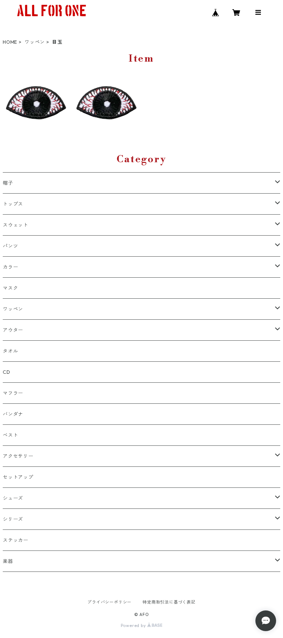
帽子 (8, 183)
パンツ (10, 246)
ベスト (10, 435)
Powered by (134, 625)
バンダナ (13, 414)
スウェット (15, 225)
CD (6, 372)
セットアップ (18, 477)
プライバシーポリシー (109, 602)
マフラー (13, 393)
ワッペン (35, 42)
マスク (10, 288)
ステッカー (15, 540)
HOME (10, 42)
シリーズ (13, 519)
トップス (13, 204)
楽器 (8, 561)
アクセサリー (18, 456)
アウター (13, 330)
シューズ (13, 498)
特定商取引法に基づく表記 (169, 602)
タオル (10, 351)
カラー (10, 267)
